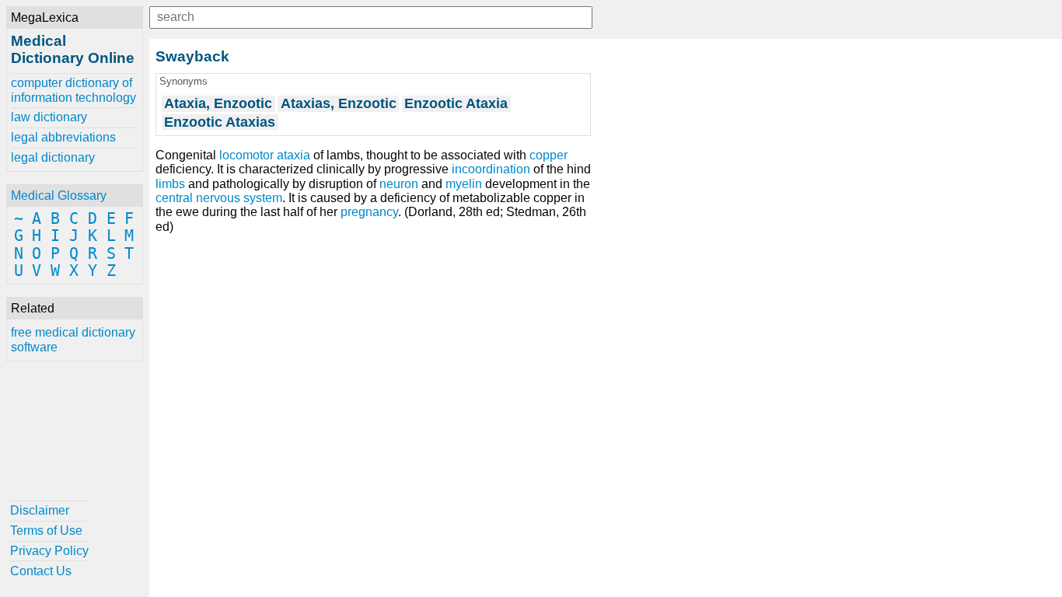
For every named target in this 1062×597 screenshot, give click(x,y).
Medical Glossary (59, 195)
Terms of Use (46, 530)
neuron (398, 183)
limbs (170, 183)
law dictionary (49, 117)
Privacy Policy (49, 550)
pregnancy (369, 211)
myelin (463, 183)
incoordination (491, 169)
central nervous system (218, 197)
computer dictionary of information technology (73, 89)
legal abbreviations (63, 137)
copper (548, 155)
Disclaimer (39, 510)
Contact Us (41, 571)
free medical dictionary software (73, 339)
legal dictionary (53, 157)
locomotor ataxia (264, 155)
